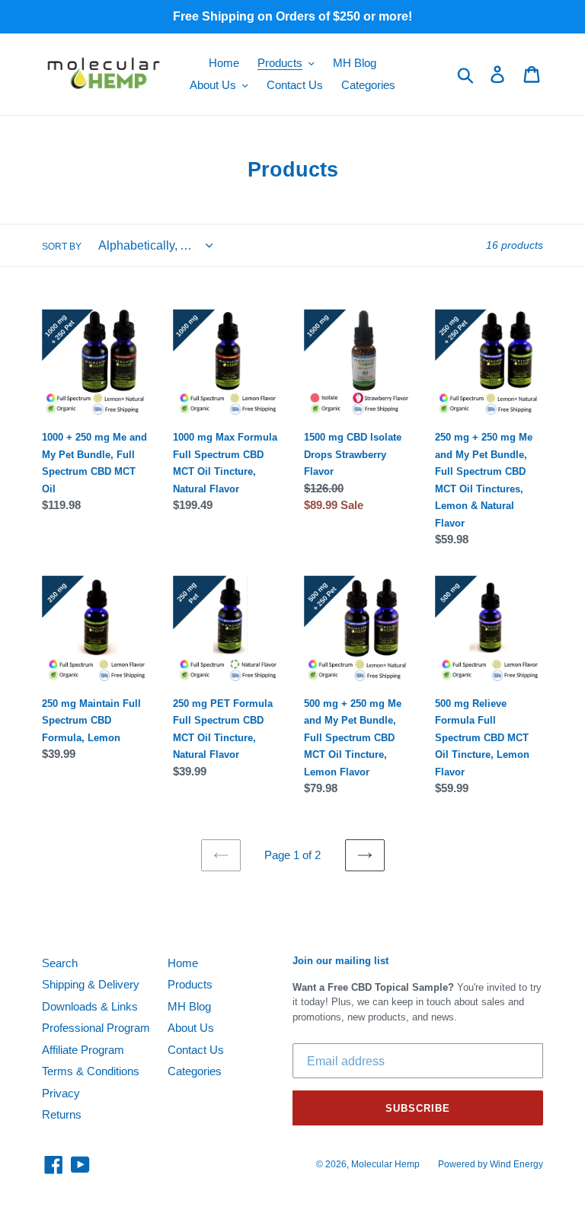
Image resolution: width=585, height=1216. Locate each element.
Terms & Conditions (90, 1071)
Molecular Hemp (385, 1164)
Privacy (61, 1093)
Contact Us (196, 1049)
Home (183, 963)
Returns (62, 1114)
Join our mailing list (340, 960)
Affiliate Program (83, 1049)
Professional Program (96, 1027)
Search (60, 963)
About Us (191, 1027)
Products (190, 984)
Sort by (62, 246)
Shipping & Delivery (90, 984)
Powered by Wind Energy (490, 1164)
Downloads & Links (90, 1006)
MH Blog (189, 1006)
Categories (195, 1071)
